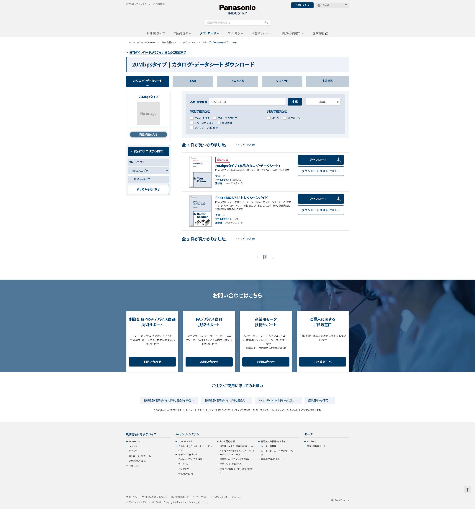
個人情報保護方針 (180, 497)
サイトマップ (132, 497)
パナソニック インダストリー (142, 42)
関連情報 (227, 123)
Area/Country (342, 500)
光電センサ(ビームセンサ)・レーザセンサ (195, 448)
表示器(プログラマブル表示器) (234, 459)
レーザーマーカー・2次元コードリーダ (278, 453)
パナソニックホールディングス (227, 497)
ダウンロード (208, 33)
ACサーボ (312, 441)
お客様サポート (261, 33)
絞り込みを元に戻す (148, 189)
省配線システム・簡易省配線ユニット (237, 446)
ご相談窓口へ (323, 362)
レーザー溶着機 (268, 446)
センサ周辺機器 (227, 441)
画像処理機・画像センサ (272, 459)
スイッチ (133, 451)
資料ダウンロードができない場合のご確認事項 (158, 52)
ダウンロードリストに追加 (321, 171)
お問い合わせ (302, 5)
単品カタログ (202, 118)
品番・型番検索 (198, 102)
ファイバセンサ (185, 441)
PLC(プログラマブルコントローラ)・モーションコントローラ (237, 453)
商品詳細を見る (148, 134)
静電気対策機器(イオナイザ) (274, 441)
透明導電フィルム (137, 460)
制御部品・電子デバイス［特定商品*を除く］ (167, 400)
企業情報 (318, 33)
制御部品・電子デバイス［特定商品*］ (225, 400)
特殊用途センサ (185, 473)
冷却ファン (134, 465)
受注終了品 (294, 118)
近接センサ (183, 469)
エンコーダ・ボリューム (140, 456)
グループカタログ (227, 118)
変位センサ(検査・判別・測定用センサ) (236, 470)
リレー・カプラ (135, 441)
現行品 (275, 118)
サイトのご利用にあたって (154, 497)
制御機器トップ (156, 33)
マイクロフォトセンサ (188, 454)
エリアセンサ (184, 464)
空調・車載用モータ (316, 446)
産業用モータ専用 (318, 400)
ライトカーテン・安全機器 (190, 459)
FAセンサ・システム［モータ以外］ (277, 400)
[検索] (266, 22)
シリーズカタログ (204, 123)
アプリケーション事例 (206, 127)
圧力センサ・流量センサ (231, 464)
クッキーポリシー (201, 497)
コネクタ (133, 446)
